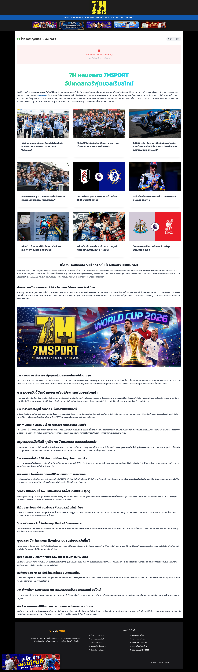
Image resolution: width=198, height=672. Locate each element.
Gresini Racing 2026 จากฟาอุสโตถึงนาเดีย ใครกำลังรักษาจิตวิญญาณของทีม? (43, 198)
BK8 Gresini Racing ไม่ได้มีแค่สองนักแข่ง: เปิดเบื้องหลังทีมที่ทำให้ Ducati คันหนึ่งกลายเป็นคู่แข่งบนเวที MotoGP (155, 146)
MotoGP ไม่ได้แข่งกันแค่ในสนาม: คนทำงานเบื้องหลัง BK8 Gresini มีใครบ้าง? (98, 144)
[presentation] (43, 123)
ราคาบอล (114, 17)
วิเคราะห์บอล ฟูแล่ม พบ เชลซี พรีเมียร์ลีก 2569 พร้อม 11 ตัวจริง (97, 198)
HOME (66, 17)
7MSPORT (42, 95)
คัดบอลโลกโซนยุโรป (139, 646)
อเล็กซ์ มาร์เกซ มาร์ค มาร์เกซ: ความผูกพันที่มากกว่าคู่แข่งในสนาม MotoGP (97, 248)
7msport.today (164, 662)
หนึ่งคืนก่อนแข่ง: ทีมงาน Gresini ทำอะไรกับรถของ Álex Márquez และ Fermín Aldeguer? (42, 146)
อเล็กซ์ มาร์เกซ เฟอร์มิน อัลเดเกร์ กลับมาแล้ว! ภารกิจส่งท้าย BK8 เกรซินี (41, 248)
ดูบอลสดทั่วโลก (96, 642)
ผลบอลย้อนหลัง (102, 17)
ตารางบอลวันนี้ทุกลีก (139, 639)
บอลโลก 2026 (77, 17)
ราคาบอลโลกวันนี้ (97, 639)
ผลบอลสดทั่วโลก (138, 635)
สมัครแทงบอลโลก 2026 (140, 650)
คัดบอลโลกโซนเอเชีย (98, 646)
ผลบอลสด (89, 17)
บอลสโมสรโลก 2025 (139, 642)
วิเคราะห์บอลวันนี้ (127, 17)
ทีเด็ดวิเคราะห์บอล (97, 650)
